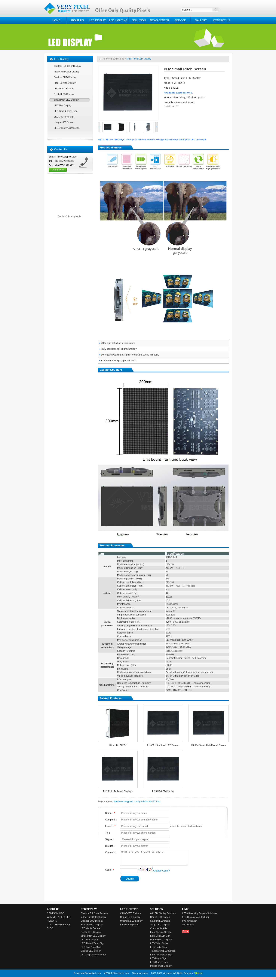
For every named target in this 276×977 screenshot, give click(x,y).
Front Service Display (65, 83)
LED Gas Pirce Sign (64, 116)
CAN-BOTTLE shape (130, 913)
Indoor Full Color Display (66, 71)
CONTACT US (221, 20)
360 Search (188, 924)
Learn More (58, 169)
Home (106, 58)
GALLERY (201, 20)
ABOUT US (77, 20)
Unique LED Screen (64, 122)
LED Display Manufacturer (195, 917)
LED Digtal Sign (158, 958)
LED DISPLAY (97, 20)
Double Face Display (161, 939)
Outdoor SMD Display (65, 77)
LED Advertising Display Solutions (199, 913)
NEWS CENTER (159, 20)
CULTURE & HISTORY (58, 924)
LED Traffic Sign (158, 947)
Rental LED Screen (160, 917)
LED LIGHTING (118, 20)
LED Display (117, 58)
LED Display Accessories (66, 128)
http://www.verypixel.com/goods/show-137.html (137, 801)
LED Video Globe (159, 943)
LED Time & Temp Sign (66, 111)
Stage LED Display (160, 924)
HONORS (52, 921)
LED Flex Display (63, 105)
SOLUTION (139, 20)
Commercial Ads (158, 928)
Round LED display (130, 917)
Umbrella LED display (131, 921)
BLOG (50, 928)
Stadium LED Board (160, 921)
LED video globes (129, 924)
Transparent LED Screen (163, 951)
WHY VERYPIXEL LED (58, 917)
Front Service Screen (161, 932)
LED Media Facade (64, 88)
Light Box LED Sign (160, 936)
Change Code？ (161, 870)
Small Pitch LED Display (66, 100)
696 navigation (189, 921)
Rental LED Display (64, 94)
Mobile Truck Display (161, 966)
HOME (56, 20)
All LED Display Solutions (163, 913)
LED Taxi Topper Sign (161, 954)
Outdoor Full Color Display (67, 66)
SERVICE (180, 20)
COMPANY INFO (55, 913)
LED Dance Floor (159, 962)
